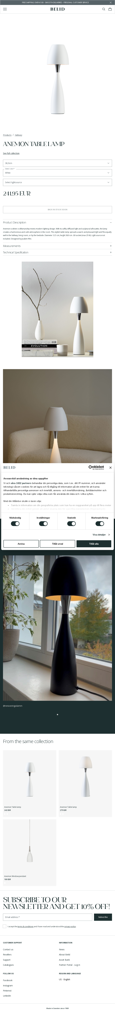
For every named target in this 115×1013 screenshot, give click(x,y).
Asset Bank (64, 959)
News (61, 949)
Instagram (8, 985)
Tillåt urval (57, 544)
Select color (10, 169)
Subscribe (103, 917)
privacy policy (70, 926)
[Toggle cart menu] (110, 9)
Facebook (7, 980)
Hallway (18, 135)
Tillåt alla (94, 544)
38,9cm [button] (8, 163)
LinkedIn (7, 995)
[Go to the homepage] (57, 9)
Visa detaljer (99, 534)
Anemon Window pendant (15, 876)
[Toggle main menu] (4, 9)
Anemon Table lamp (12, 807)
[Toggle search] (103, 9)
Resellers (7, 954)
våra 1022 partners (21, 483)
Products (7, 135)
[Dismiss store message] (110, 2)
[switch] (43, 523)
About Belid (64, 954)
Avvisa (21, 544)
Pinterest (7, 990)
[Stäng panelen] (110, 467)
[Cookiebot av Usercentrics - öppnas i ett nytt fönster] (91, 467)
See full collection (11, 153)
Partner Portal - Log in (69, 964)
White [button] (7, 172)
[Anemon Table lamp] (29, 777)
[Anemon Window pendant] (29, 846)
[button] (57, 182)
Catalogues (8, 964)
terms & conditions (25, 926)
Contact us (8, 949)
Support (6, 959)
